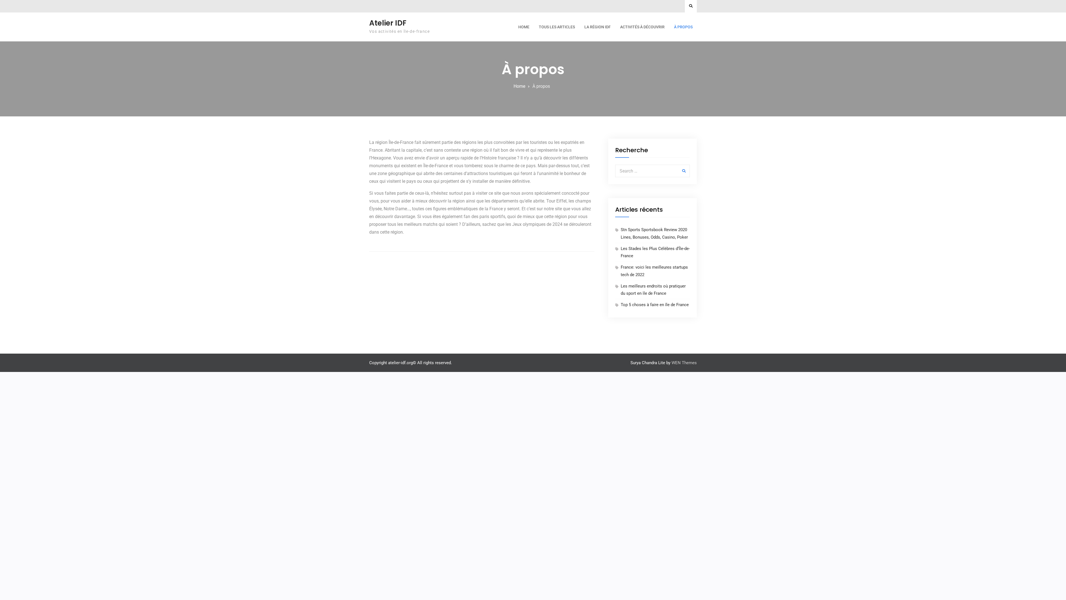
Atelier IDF (387, 23)
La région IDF (597, 27)
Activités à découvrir (642, 27)
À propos (683, 27)
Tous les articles (557, 27)
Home (523, 27)
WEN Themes (684, 362)
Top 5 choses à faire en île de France (655, 304)
